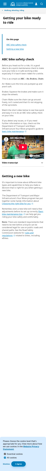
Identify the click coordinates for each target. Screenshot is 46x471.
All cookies (12, 457)
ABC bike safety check (16, 45)
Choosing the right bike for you (16, 203)
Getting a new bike (15, 49)
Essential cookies (15, 453)
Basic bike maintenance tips (22, 213)
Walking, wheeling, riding (13, 10)
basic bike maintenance (13, 131)
